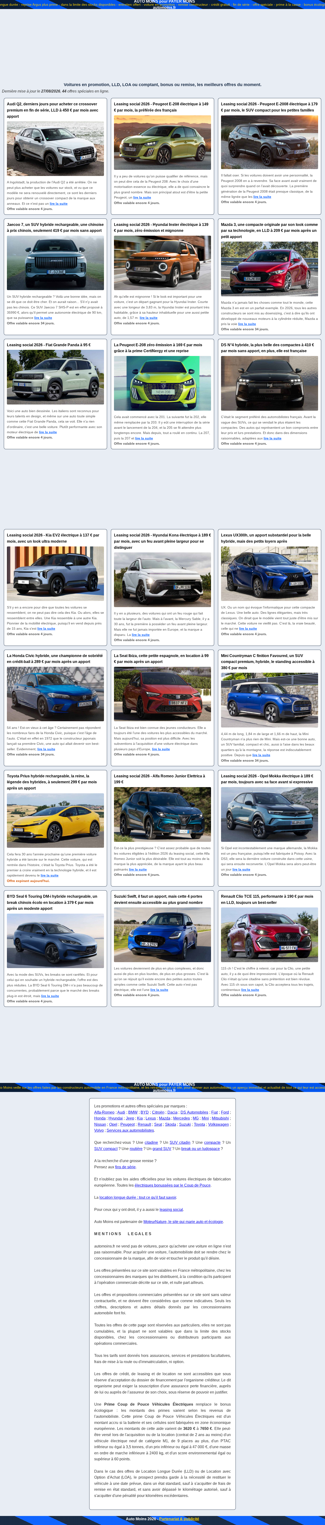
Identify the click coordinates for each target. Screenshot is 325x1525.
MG (196, 1118)
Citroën (158, 1112)
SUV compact (106, 1149)
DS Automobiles (194, 1112)
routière (136, 1149)
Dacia (172, 1112)
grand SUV (162, 1149)
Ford (225, 1112)
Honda (100, 1118)
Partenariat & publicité (179, 1519)
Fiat (214, 1112)
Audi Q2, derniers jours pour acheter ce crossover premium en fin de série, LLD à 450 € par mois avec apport (52, 110)
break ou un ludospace (200, 1149)
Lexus (151, 1118)
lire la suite (59, 203)
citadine (151, 1142)
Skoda (170, 1124)
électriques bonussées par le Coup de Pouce (173, 1185)
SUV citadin (180, 1142)
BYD (145, 1112)
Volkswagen (218, 1124)
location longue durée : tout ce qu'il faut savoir (137, 1197)
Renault (144, 1124)
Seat (158, 1124)
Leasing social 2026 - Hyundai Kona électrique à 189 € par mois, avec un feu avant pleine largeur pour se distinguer (162, 541)
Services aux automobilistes (130, 1130)
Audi (121, 1112)
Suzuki (185, 1124)
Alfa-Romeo (104, 1112)
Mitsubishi (220, 1118)
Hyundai (115, 1118)
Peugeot (127, 1124)
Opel (113, 1124)
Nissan (100, 1124)
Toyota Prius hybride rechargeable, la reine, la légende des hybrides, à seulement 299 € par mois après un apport (52, 782)
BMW (133, 1112)
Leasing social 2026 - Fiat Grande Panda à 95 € (49, 345)
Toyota (199, 1124)
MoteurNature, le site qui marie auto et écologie (183, 1222)
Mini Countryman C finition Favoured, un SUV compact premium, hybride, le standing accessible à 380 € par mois (268, 662)
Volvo (99, 1130)
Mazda (164, 1118)
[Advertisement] (162, 45)
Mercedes (181, 1118)
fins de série (125, 1167)
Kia (140, 1118)
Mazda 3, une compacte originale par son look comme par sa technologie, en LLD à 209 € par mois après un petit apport (269, 231)
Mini (205, 1118)
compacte (212, 1142)
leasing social (171, 1210)
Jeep (130, 1118)
